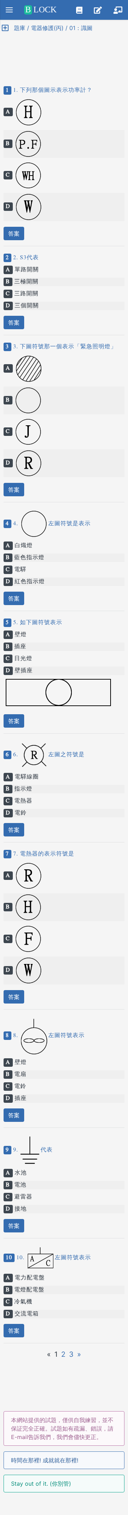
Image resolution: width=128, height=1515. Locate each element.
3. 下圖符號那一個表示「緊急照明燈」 (64, 347)
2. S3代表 (25, 258)
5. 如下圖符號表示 (36, 623)
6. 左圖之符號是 (48, 755)
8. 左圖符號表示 (48, 1035)
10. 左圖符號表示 (53, 1258)
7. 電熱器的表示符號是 (42, 854)
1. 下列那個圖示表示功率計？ (51, 90)
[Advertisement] (64, 53)
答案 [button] (14, 233)
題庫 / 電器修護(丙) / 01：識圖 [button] (50, 27)
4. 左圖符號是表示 (51, 524)
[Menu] (9, 10)
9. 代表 (32, 1150)
